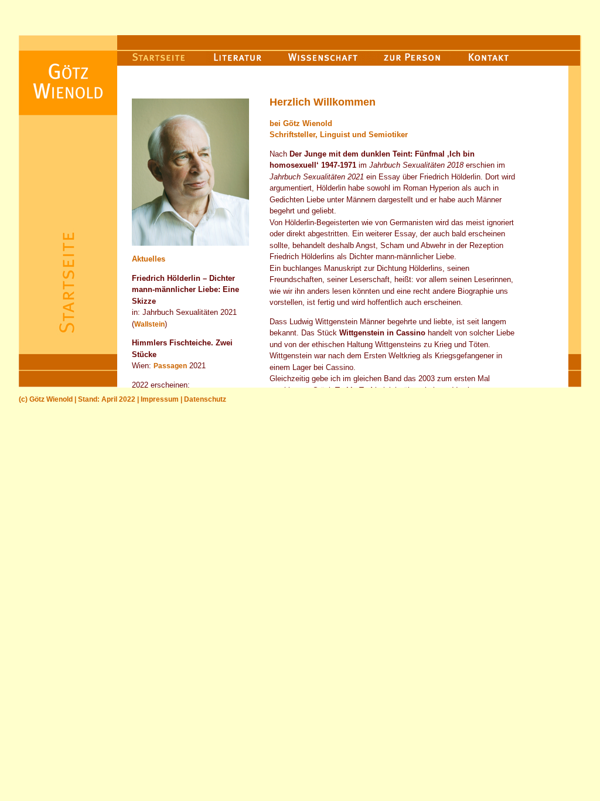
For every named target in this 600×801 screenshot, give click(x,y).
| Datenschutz (202, 399)
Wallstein (149, 324)
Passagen (170, 366)
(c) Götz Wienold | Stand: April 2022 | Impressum (99, 399)
